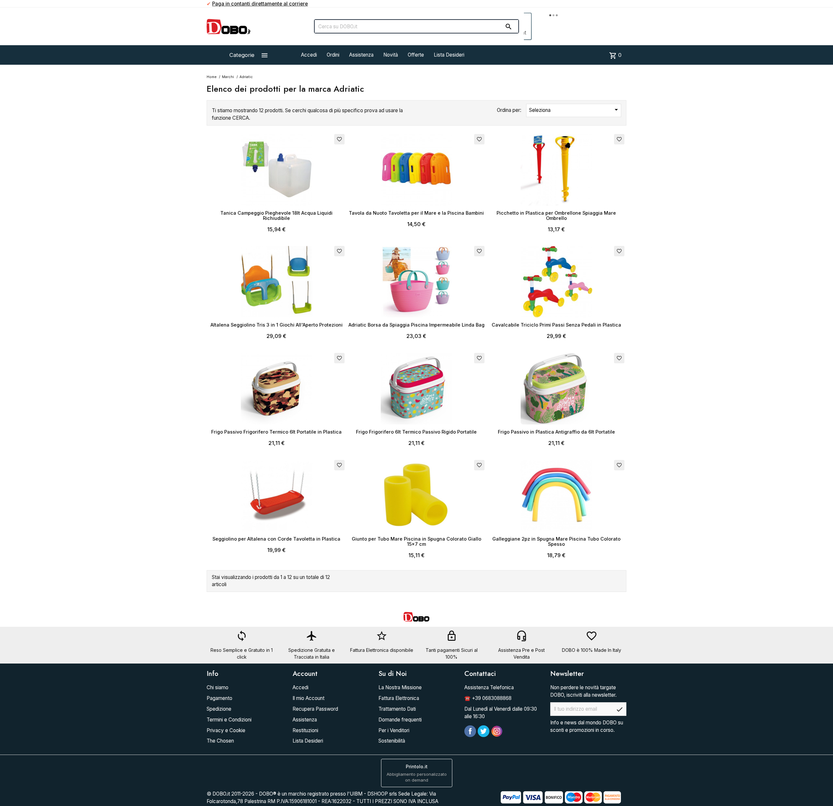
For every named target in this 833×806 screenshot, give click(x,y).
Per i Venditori (393, 730)
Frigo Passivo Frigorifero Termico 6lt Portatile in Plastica (276, 432)
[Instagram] (497, 731)
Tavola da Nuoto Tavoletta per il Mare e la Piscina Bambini (416, 213)
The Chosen (220, 741)
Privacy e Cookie (226, 730)
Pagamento (219, 698)
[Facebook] (470, 731)
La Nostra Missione (400, 687)
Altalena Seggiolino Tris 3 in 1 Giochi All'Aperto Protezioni (277, 325)
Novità (390, 55)
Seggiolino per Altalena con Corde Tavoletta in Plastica (276, 539)
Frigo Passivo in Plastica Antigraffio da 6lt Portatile (556, 432)
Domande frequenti (400, 720)
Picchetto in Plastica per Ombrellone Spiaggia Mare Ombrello (556, 215)
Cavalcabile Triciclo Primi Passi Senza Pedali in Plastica (556, 325)
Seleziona (574, 110)
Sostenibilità (391, 741)
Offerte (416, 55)
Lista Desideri (449, 55)
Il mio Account (308, 698)
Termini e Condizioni (229, 720)
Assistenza (361, 55)
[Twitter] (483, 731)
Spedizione (219, 709)
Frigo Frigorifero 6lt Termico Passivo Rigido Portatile (416, 432)
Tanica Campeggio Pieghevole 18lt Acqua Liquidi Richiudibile (276, 215)
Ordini (333, 55)
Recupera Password (315, 709)
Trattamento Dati (397, 709)
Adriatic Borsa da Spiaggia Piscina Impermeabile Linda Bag (416, 325)
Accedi (309, 55)
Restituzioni (305, 730)
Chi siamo (217, 687)
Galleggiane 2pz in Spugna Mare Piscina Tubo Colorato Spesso (556, 541)
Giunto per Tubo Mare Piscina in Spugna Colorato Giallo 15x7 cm (416, 541)
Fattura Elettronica (398, 698)
